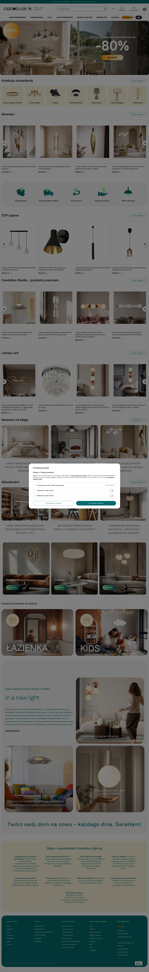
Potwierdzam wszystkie (96, 503)
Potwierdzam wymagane (53, 503)
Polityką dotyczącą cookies (79, 475)
